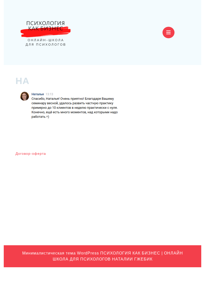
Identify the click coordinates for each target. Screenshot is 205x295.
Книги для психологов (168, 184)
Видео (155, 169)
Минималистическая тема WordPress (60, 253)
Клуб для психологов (167, 176)
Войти (110, 156)
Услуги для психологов (169, 231)
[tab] (168, 32)
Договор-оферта (31, 154)
